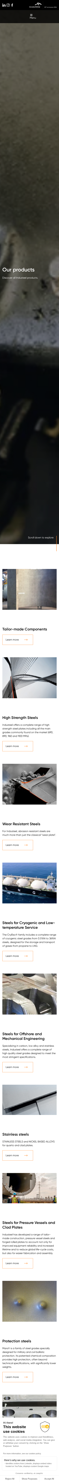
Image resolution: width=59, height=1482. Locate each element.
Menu (33, 17)
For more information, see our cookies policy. (22, 1454)
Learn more (12, 639)
